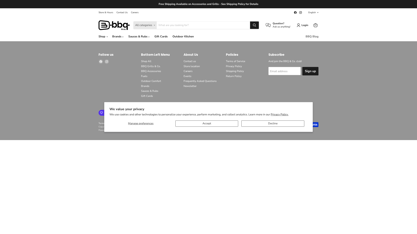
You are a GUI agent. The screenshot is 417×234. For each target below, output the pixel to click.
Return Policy (234, 76)
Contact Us (122, 12)
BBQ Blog (312, 36)
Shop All (146, 61)
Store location (192, 66)
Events (187, 76)
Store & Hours (106, 12)
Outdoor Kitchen (183, 36)
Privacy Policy (234, 66)
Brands (117, 36)
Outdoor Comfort (151, 81)
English (312, 12)
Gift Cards (161, 36)
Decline (273, 123)
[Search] (254, 25)
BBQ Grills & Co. (151, 66)
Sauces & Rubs (138, 36)
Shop (102, 36)
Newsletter (190, 86)
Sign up (310, 71)
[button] (303, 25)
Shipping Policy (235, 71)
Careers (135, 12)
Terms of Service (235, 61)
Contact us (190, 61)
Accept (206, 123)
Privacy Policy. (279, 114)
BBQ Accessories (151, 71)
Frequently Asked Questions (200, 81)
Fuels (144, 76)
